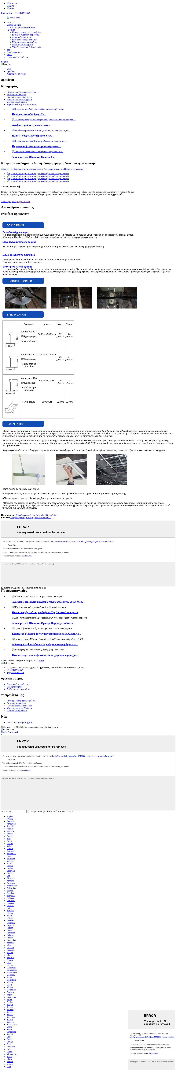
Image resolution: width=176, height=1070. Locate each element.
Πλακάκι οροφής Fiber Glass (24, 40)
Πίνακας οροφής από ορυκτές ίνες (27, 32)
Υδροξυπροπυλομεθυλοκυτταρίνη (27, 47)
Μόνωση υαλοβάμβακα (22, 44)
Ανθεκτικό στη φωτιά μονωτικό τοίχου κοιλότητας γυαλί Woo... (48, 601)
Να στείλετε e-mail (9, 732)
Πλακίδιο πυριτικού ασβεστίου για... (32, 135)
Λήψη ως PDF (23, 201)
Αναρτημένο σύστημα (21, 37)
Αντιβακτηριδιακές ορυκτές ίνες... (31, 125)
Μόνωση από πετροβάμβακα (24, 42)
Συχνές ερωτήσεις (14, 52)
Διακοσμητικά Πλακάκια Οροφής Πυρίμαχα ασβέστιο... (43, 623)
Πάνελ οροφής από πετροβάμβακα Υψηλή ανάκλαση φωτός (45, 612)
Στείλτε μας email (8, 201)
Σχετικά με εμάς (14, 25)
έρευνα (41, 660)
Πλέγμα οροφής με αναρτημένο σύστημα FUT (30, 517)
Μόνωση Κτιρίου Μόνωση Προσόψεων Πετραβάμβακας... (45, 644)
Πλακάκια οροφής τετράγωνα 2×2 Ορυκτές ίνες (37, 515)
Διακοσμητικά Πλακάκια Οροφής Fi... (33, 156)
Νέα (8, 49)
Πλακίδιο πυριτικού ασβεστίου (25, 35)
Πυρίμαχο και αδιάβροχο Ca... (29, 114)
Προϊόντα (11, 30)
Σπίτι (9, 22)
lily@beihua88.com (15, 672)
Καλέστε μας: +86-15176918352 (15, 13)
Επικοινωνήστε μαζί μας (17, 57)
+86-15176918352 (15, 670)
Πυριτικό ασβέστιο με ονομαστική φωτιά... (36, 146)
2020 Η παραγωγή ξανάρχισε (19, 722)
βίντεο (9, 54)
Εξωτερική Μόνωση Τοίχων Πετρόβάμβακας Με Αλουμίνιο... (46, 633)
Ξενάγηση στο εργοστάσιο (23, 27)
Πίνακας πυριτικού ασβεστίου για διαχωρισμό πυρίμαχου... (45, 655)
